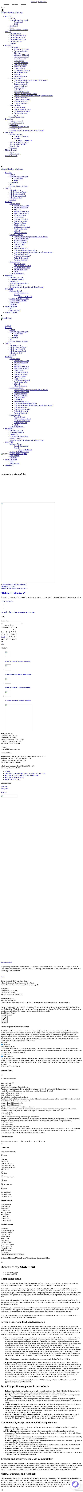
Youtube (4, 792)
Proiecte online (6, 588)
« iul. (2, 644)
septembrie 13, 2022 (8, 586)
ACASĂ (34, 2)
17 (2, 637)
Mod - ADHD (6, 1113)
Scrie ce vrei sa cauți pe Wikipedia (33, 1141)
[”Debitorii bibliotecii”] (28, 582)
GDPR (7, 771)
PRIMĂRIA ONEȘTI (12, 779)
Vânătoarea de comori (19, 588)
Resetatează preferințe (9, 1254)
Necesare (6, 1045)
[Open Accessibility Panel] (2, 1490)
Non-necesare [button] (5, 1054)
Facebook (4, 787)
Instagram (4, 788)
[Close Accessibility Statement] (2, 1262)
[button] (2, 1154)
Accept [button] (13, 1013)
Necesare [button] (4, 1042)
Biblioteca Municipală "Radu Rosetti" (14, 584)
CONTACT (42, 2)
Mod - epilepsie (6, 1083)
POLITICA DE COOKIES (14, 777)
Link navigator (6, 1250)
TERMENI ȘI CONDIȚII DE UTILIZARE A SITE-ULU (25, 773)
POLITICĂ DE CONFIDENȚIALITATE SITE (21, 775)
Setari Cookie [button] (5, 1013)
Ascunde (21, 1254)
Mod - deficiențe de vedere (10, 1093)
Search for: (4, 621)
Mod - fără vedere (7, 1123)
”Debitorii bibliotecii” (13, 593)
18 (4, 637)
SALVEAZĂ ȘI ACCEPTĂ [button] (11, 1066)
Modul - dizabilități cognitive (11, 1103)
